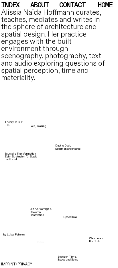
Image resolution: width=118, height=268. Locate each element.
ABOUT (39, 5)
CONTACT (72, 5)
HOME (105, 5)
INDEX (12, 5)
